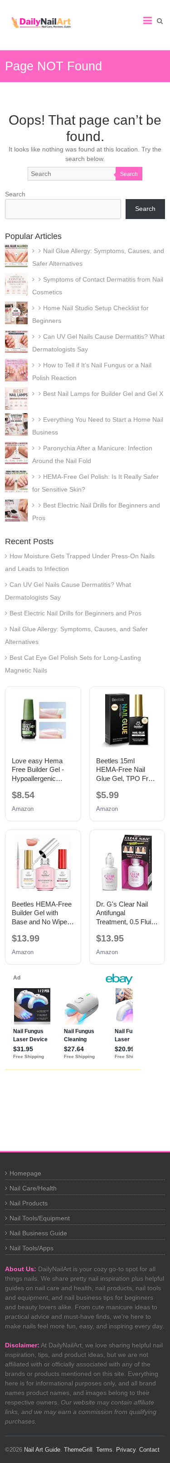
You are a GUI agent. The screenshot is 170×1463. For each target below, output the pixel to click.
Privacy (126, 1449)
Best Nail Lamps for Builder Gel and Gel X (103, 393)
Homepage (25, 1173)
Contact (149, 1449)
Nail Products (29, 1203)
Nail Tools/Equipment (40, 1218)
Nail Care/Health (33, 1188)
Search (129, 174)
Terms (104, 1449)
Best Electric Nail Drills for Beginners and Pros (75, 613)
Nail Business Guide (38, 1233)
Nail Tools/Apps (31, 1248)
